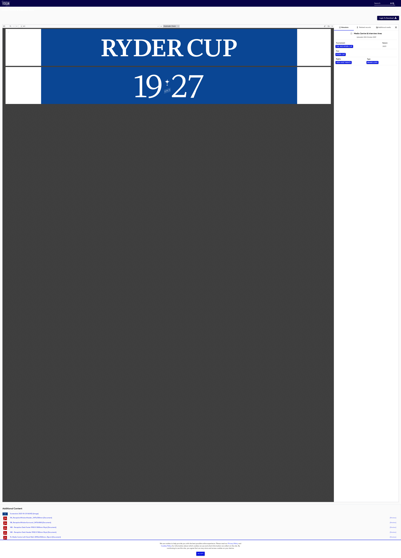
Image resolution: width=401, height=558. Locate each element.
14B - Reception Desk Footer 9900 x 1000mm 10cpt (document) (33, 527)
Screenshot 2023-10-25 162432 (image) (24, 514)
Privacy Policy (233, 543)
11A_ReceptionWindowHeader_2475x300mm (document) (31, 518)
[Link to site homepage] (6, 5)
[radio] (324, 26)
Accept (201, 554)
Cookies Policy (166, 546)
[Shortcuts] (398, 11)
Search (393, 3)
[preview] (393, 518)
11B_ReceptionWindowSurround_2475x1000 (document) (30, 522)
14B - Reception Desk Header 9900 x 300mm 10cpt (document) (33, 532)
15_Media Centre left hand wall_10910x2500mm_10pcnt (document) (35, 537)
